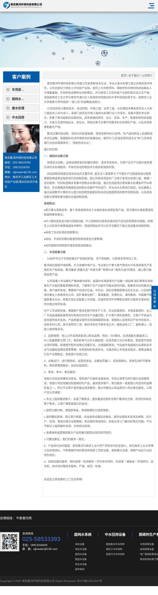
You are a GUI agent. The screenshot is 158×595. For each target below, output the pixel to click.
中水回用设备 (115, 535)
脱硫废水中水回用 (115, 544)
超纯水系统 (83, 535)
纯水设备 (79, 544)
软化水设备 (81, 564)
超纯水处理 (19, 99)
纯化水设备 (81, 549)
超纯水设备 (81, 554)
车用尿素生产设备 (24, 89)
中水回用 (18, 117)
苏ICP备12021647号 (89, 580)
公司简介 (147, 75)
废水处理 (18, 108)
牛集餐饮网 (24, 518)
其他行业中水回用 (115, 554)
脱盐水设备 (81, 559)
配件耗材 (79, 569)
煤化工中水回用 (114, 549)
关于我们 (133, 75)
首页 (123, 75)
